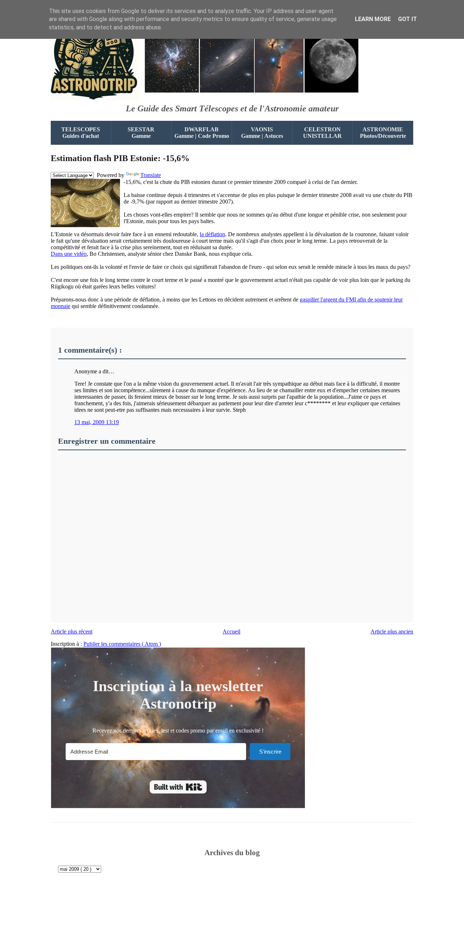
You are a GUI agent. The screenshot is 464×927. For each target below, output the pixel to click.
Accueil (231, 631)
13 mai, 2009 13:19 (96, 422)
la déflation (212, 234)
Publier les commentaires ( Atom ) (122, 644)
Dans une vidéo (69, 254)
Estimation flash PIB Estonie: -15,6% (120, 158)
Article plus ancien (391, 631)
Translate (150, 175)
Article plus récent (71, 631)
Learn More (373, 19)
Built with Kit (178, 786)
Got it (407, 19)
